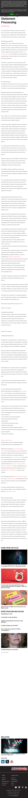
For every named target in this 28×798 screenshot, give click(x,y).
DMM (8, 244)
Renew (12, 783)
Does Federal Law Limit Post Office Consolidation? (10, 629)
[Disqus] (14, 673)
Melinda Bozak (6, 26)
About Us (3, 779)
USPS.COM (4, 450)
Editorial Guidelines (5, 781)
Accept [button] (11, 14)
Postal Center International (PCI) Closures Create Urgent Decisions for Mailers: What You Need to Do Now (14, 586)
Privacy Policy (4, 783)
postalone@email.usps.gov (10, 491)
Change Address (14, 781)
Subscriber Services (14, 775)
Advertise (3, 777)
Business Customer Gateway (6, 440)
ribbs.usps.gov (12, 478)
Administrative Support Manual (14, 256)
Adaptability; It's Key (6, 614)
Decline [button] (16, 14)
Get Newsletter (14, 779)
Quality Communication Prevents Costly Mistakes (12, 621)
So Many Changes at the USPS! (9, 625)
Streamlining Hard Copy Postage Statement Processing (13, 17)
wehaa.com (15, 795)
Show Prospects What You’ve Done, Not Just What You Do (13, 607)
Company (3, 775)
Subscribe (13, 777)
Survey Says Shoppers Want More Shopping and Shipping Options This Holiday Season (13, 754)
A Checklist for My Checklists (9, 617)
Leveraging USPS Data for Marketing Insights (13, 566)
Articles (15, 548)
